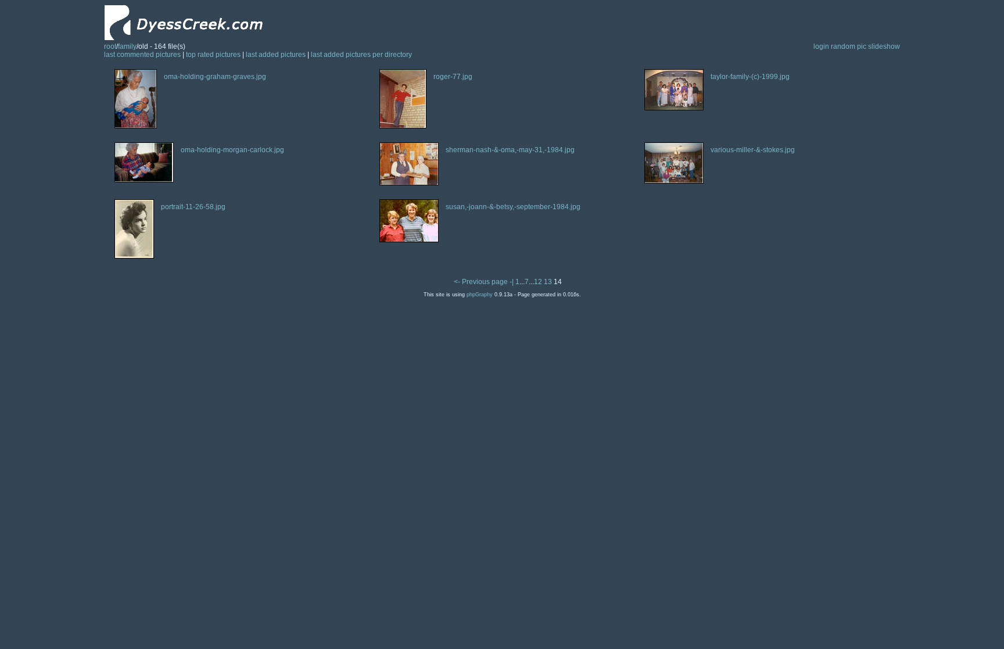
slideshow (884, 46)
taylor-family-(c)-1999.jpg (750, 77)
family (127, 46)
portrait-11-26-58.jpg (193, 207)
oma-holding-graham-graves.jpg (215, 77)
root (110, 46)
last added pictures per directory (361, 55)
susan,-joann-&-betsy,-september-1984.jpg (513, 207)
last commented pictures (142, 55)
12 (538, 282)
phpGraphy (480, 294)
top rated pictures (213, 55)
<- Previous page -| (484, 282)
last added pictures (276, 55)
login (821, 46)
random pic (848, 46)
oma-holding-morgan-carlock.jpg (232, 150)
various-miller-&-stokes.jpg (753, 150)
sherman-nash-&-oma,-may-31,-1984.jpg (510, 150)
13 (548, 282)
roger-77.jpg (452, 77)
